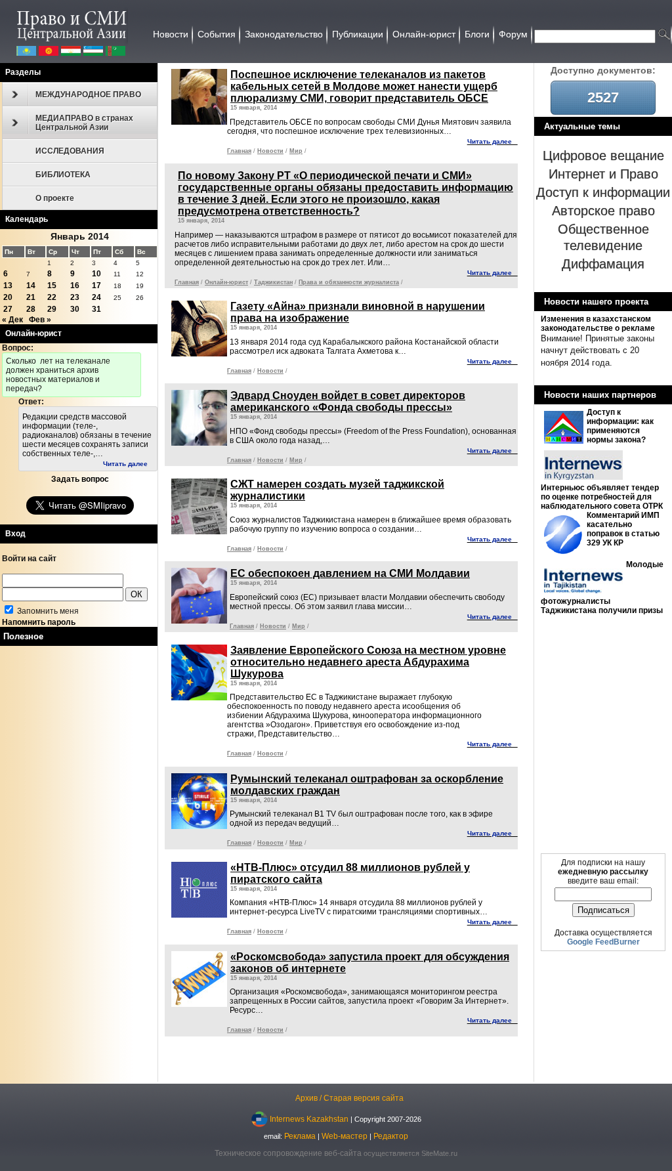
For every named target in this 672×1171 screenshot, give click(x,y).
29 (51, 309)
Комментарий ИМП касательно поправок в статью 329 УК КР (623, 529)
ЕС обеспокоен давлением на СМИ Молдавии (350, 573)
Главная (239, 151)
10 (96, 273)
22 (51, 297)
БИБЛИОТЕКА (63, 174)
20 (7, 297)
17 (96, 285)
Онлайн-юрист (226, 282)
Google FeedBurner (603, 942)
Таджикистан (273, 282)
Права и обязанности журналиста (349, 282)
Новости (270, 151)
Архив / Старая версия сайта (349, 1098)
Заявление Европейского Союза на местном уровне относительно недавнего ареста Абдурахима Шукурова (368, 662)
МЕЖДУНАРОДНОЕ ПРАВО (88, 94)
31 (96, 309)
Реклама (300, 1136)
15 (51, 285)
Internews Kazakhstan (309, 1118)
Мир (296, 151)
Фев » (40, 319)
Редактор (390, 1136)
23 (74, 297)
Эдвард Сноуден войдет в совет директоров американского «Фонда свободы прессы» (347, 401)
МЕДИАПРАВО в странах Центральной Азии (84, 123)
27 (7, 309)
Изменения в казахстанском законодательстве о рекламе (598, 323)
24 (96, 297)
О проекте (54, 198)
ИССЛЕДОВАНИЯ (69, 151)
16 (74, 285)
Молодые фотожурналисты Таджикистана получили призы (602, 587)
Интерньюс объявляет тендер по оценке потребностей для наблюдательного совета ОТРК (602, 497)
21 (30, 297)
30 (74, 309)
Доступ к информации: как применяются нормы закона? (620, 426)
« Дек (12, 319)
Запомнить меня (47, 611)
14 (30, 285)
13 (7, 285)
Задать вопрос (80, 479)
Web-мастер (345, 1136)
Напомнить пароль (38, 622)
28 (30, 309)
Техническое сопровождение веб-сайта (288, 1153)
